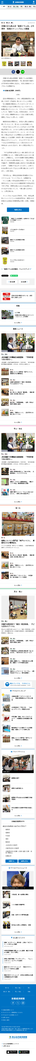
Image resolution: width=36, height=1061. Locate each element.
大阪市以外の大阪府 (12, 848)
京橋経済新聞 (18, 2)
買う (22, 6)
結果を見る (24, 861)
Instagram (23, 1003)
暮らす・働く (28, 6)
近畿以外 (8, 856)
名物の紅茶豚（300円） (13, 90)
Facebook (13, 1003)
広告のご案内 (6, 1020)
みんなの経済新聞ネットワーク (18, 1037)
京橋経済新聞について (8, 1010)
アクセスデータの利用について (10, 1015)
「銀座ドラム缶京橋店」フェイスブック (16, 269)
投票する (11, 861)
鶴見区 (8, 842)
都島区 (8, 829)
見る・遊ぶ (16, 6)
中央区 (8, 836)
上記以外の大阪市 (11, 845)
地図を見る (18, 210)
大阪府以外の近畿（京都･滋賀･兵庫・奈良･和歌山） (19, 852)
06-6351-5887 (28, 81)
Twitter (18, 1003)
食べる (9, 6)
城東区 (8, 832)
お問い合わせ (6, 1017)
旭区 (7, 839)
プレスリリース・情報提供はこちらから (13, 1012)
